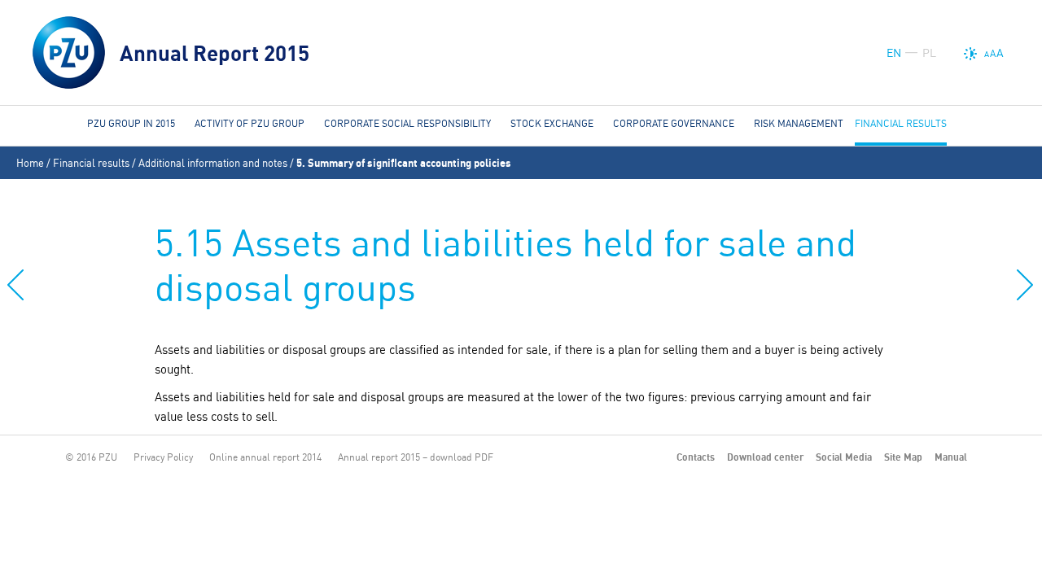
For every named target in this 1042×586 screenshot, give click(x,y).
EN (894, 53)
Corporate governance (673, 123)
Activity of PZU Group (249, 123)
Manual (951, 457)
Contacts (695, 457)
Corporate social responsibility (407, 123)
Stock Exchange (551, 123)
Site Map (903, 457)
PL (929, 53)
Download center (765, 457)
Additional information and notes (212, 162)
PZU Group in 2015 (131, 123)
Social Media (844, 457)
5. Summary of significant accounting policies (403, 162)
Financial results (91, 162)
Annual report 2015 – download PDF (415, 457)
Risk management (798, 123)
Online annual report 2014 (265, 457)
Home (30, 162)
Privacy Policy (163, 457)
